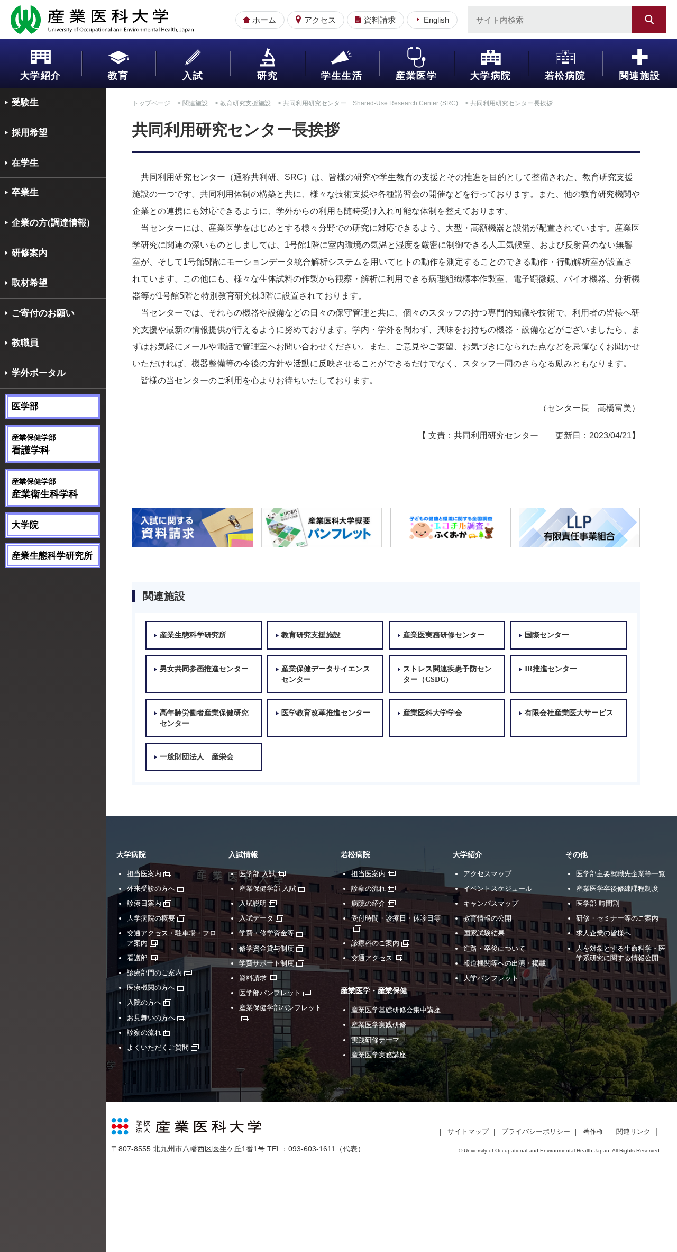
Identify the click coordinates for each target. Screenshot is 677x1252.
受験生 (25, 102)
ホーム (264, 19)
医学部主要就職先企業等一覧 (620, 874)
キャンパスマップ (490, 903)
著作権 (593, 1132)
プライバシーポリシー (535, 1132)
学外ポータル (39, 373)
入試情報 (243, 855)
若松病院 (565, 75)
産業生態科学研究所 (52, 556)
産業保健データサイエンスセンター (325, 674)
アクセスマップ (487, 874)
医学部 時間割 (597, 903)
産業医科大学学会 (432, 713)
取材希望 (30, 283)
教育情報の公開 (487, 918)
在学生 (25, 163)
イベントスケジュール (497, 889)
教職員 (25, 343)
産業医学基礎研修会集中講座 (396, 1010)
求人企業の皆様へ (603, 933)
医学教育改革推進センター (325, 713)
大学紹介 (40, 75)
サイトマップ (468, 1132)
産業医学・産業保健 (374, 991)
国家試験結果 (484, 933)
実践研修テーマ (375, 1040)
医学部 (25, 406)
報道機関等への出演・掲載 (504, 963)
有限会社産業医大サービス (569, 713)
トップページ (151, 103)
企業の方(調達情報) (51, 223)
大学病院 (490, 75)
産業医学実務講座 (378, 1055)
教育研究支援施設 (245, 103)
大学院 (25, 525)
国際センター (547, 635)
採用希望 (30, 133)
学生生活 (341, 75)
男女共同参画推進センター (204, 669)
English (436, 19)
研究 (267, 75)
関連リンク (633, 1132)
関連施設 (640, 75)
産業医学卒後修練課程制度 (617, 889)
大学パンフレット (490, 978)
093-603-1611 (311, 1149)
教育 (118, 75)
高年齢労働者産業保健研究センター (204, 718)
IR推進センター (551, 669)
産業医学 (416, 75)
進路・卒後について (494, 948)
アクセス (320, 19)
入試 (192, 75)
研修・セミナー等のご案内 (617, 918)
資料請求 (380, 19)
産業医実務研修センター (443, 635)
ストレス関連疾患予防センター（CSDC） (447, 674)
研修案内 (30, 253)
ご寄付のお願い (43, 313)
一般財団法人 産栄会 (197, 757)
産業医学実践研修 (378, 1025)
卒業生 (25, 192)
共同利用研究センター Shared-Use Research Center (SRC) (370, 103)
